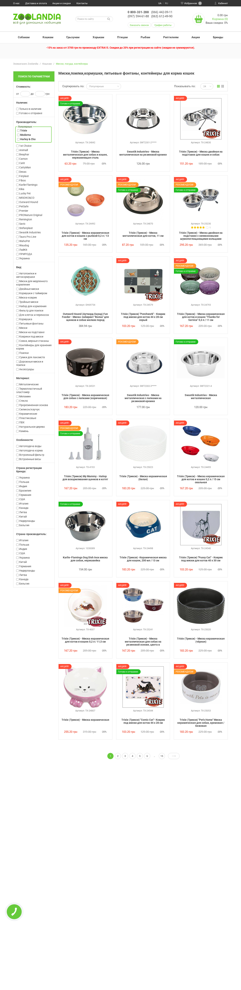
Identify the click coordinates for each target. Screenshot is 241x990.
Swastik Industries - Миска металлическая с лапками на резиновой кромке (143, 398)
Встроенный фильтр (31, 454)
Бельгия (24, 525)
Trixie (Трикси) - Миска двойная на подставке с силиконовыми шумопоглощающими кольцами (201, 235)
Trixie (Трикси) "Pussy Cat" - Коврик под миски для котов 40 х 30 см (201, 559)
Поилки (24, 352)
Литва (23, 512)
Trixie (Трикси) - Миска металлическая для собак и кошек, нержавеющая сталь (85, 154)
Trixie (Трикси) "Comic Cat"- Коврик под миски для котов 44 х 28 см (143, 721)
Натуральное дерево (32, 426)
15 (161, 756)
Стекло (23, 400)
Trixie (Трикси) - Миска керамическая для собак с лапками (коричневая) (85, 397)
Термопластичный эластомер (29, 390)
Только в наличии (30, 108)
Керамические (28, 413)
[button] (34, 86)
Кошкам (48, 37)
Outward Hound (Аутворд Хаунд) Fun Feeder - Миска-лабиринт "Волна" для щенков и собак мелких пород (85, 316)
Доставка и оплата (36, 3)
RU (166, 3)
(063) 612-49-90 (161, 16)
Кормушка (25, 319)
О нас (16, 3)
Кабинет (223, 3)
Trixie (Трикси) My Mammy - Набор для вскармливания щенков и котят (85, 478)
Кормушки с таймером (33, 293)
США (22, 499)
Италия (23, 503)
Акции (195, 37)
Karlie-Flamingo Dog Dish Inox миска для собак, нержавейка (85, 559)
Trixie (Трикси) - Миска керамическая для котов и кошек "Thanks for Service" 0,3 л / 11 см (201, 316)
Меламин (25, 396)
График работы (163, 25)
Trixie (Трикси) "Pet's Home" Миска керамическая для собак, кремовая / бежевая (200, 722)
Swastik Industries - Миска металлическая (201, 397)
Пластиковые (27, 418)
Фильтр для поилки (31, 310)
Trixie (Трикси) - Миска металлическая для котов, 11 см (143, 234)
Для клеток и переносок (34, 314)
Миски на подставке (31, 332)
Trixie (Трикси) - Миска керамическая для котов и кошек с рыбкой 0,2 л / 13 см (85, 235)
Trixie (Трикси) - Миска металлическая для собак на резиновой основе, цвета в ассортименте (143, 642)
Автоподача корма (31, 450)
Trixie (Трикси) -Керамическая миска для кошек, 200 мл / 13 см (143, 559)
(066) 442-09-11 (161, 12)
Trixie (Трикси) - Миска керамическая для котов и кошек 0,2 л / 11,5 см (85, 640)
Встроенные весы (30, 459)
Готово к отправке (30, 113)
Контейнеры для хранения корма (34, 347)
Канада (23, 507)
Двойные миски (29, 288)
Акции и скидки (61, 3)
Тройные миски (28, 301)
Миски (23, 327)
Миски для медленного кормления (32, 283)
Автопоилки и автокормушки (26, 275)
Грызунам (72, 37)
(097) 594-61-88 (138, 16)
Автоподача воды (30, 446)
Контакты (82, 3)
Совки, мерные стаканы (34, 340)
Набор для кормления (33, 306)
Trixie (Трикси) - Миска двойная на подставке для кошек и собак (201, 153)
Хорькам (98, 37)
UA (159, 3)
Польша (24, 481)
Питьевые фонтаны (31, 323)
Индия (23, 486)
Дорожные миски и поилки (29, 363)
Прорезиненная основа (33, 405)
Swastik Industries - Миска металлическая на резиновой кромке (143, 153)
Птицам (122, 37)
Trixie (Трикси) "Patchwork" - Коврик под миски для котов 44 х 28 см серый (143, 316)
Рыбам (145, 37)
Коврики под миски (31, 336)
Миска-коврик (28, 297)
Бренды (218, 37)
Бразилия (25, 490)
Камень (24, 431)
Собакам (24, 37)
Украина (24, 477)
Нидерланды (27, 520)
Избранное (192, 3)
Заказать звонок (139, 25)
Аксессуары (26, 369)
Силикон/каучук (29, 409)
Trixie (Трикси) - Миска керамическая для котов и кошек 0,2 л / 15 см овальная (201, 479)
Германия (25, 494)
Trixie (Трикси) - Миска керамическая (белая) (143, 478)
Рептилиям (170, 37)
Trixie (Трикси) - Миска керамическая (85, 719)
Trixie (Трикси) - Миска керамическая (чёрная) (201, 640)
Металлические (29, 384)
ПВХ (21, 422)
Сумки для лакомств (32, 357)
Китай (23, 516)
